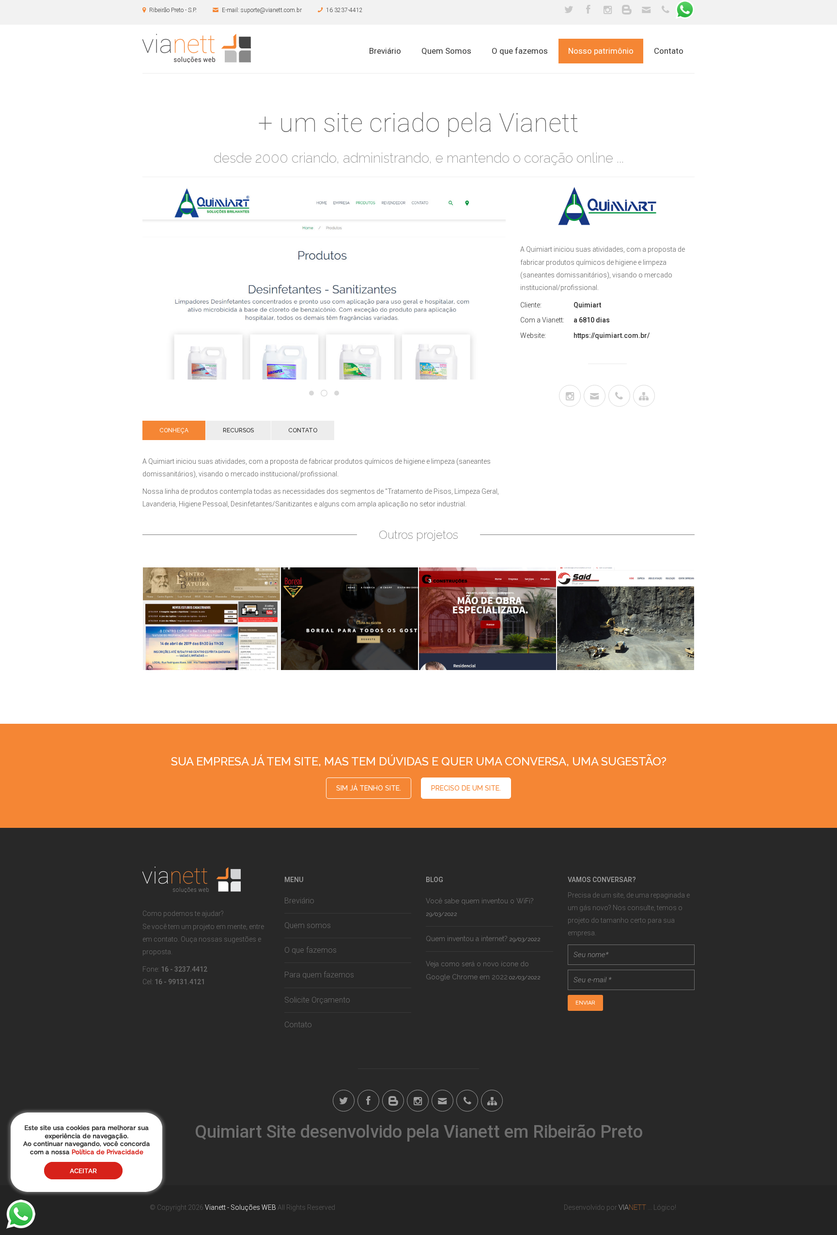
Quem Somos (446, 51)
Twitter (568, 9)
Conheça (173, 430)
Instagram (607, 9)
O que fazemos (520, 51)
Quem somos (307, 925)
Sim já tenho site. (368, 788)
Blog (626, 9)
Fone (665, 9)
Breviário (385, 51)
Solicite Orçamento (317, 1000)
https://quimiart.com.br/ (612, 335)
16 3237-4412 (344, 10)
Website (644, 396)
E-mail (646, 9)
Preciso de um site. (466, 788)
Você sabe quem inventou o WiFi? (480, 901)
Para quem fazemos (319, 974)
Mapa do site (492, 1101)
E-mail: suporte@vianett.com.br (262, 10)
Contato (668, 51)
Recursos (238, 430)
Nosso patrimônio (601, 51)
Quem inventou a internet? (467, 939)
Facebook (588, 9)
